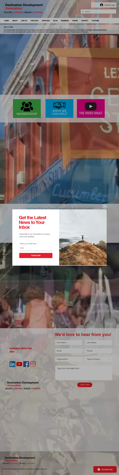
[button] (105, 206)
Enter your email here (28, 243)
